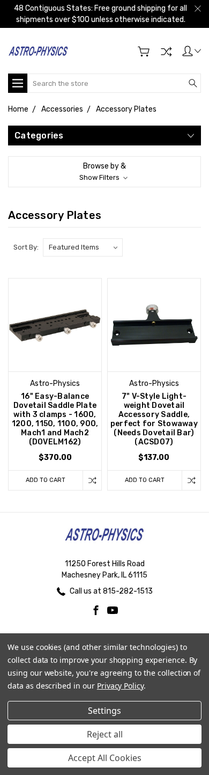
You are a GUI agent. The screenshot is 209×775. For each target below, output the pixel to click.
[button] (104, 171)
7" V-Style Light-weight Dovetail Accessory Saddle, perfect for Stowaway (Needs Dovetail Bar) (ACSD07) (154, 419)
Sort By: (26, 247)
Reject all (105, 734)
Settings (104, 710)
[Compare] (166, 51)
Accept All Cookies (104, 758)
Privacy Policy (120, 686)
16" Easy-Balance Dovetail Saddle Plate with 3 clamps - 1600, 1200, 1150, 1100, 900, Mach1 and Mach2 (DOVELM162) (55, 419)
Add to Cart (45, 480)
